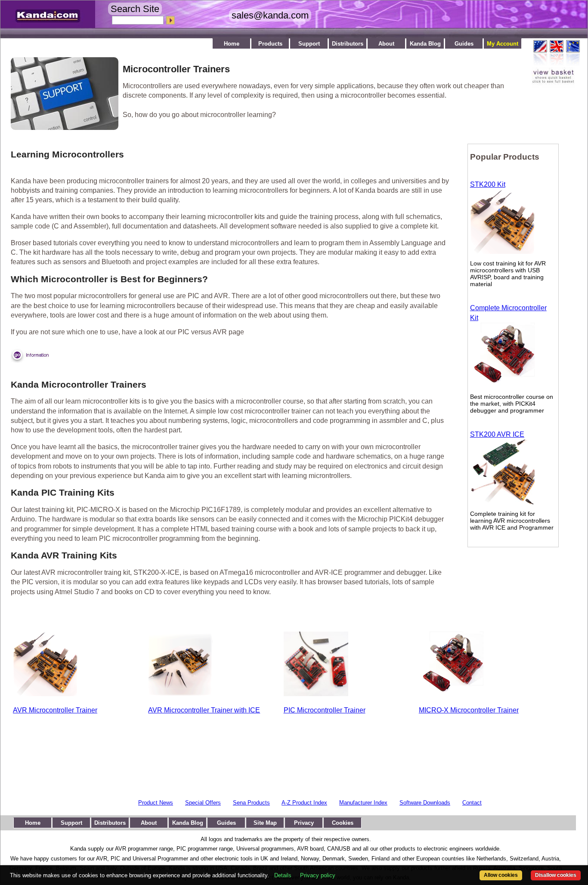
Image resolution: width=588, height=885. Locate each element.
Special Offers (203, 802)
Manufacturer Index (363, 802)
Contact (472, 802)
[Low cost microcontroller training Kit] (502, 385)
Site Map (265, 823)
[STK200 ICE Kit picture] (502, 502)
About (386, 43)
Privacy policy (317, 875)
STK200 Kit (487, 184)
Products (270, 43)
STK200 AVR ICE (497, 434)
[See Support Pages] (60, 127)
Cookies (342, 823)
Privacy (304, 823)
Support (309, 43)
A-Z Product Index (304, 802)
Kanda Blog (425, 43)
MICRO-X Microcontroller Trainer (469, 710)
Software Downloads (424, 802)
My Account (502, 43)
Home (231, 43)
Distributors (347, 43)
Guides (464, 43)
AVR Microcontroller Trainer (55, 710)
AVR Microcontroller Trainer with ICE (204, 710)
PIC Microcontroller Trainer (324, 710)
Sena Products (251, 802)
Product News (155, 802)
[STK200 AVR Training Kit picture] (502, 251)
